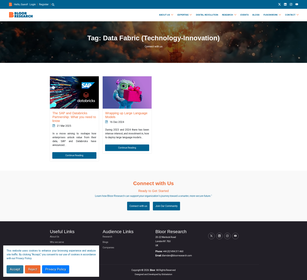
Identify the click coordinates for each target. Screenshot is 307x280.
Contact (290, 14)
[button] (53, 6)
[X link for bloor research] (279, 4)
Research (227, 14)
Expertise (183, 14)
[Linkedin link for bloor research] (285, 4)
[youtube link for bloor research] (296, 4)
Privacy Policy (55, 269)
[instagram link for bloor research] (291, 4)
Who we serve (57, 242)
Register (44, 4)
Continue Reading (74, 155)
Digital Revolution (207, 14)
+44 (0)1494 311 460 (173, 251)
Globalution (166, 274)
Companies (108, 247)
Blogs (256, 14)
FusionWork (271, 14)
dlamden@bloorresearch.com (177, 255)
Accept (15, 269)
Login (32, 4)
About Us (164, 14)
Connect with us (153, 46)
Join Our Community (166, 206)
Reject (32, 269)
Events (244, 14)
